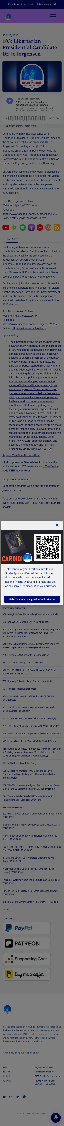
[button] (57, 525)
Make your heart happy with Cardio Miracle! (32, 599)
